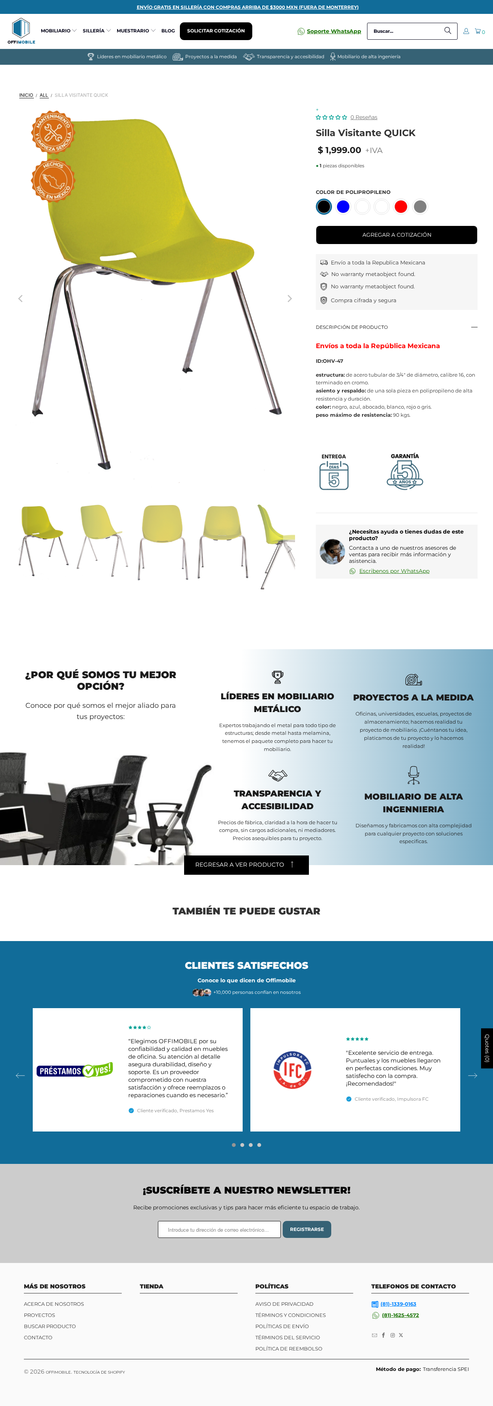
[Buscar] (448, 31)
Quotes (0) (487, 1048)
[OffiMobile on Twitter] (401, 1335)
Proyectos (39, 1315)
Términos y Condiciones (290, 1315)
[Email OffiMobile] (374, 1335)
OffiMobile (58, 1372)
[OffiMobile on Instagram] (392, 1335)
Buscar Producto (50, 1326)
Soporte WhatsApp (334, 31)
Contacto (38, 1337)
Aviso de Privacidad (284, 1304)
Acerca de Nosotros (54, 1304)
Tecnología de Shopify (99, 1372)
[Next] (289, 299)
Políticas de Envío (282, 1326)
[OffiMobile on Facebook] (384, 1335)
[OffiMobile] (21, 31)
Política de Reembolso (288, 1348)
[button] (59, 31)
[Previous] (21, 299)
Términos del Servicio (287, 1337)
